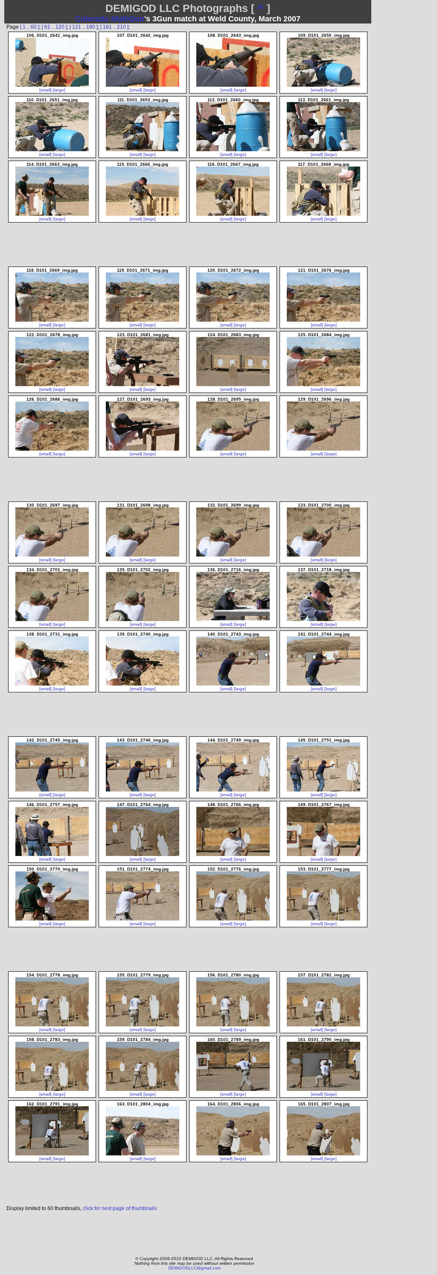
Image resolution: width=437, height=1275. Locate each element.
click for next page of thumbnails (120, 1208)
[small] (45, 90)
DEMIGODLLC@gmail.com (194, 1268)
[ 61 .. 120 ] (54, 27)
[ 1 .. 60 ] (29, 27)
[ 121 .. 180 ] (84, 27)
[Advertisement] (188, 1231)
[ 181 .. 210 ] (114, 27)
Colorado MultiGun (109, 19)
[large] (59, 90)
